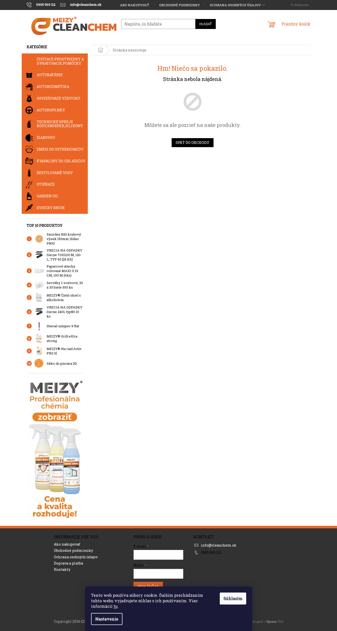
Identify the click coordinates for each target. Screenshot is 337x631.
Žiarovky (46, 137)
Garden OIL (48, 196)
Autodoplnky (51, 110)
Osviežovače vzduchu (58, 98)
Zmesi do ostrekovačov (60, 149)
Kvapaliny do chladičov (61, 161)
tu (115, 606)
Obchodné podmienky (179, 5)
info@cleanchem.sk (218, 545)
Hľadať (205, 24)
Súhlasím (233, 598)
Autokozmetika (53, 86)
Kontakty (62, 569)
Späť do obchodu (193, 142)
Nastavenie (106, 619)
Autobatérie (50, 74)
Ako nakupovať (134, 5)
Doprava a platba (68, 563)
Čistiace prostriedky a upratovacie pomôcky (60, 61)
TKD (280, 622)
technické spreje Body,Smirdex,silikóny (60, 123)
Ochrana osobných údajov (235, 5)
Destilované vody (55, 172)
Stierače (46, 184)
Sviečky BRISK (51, 207)
